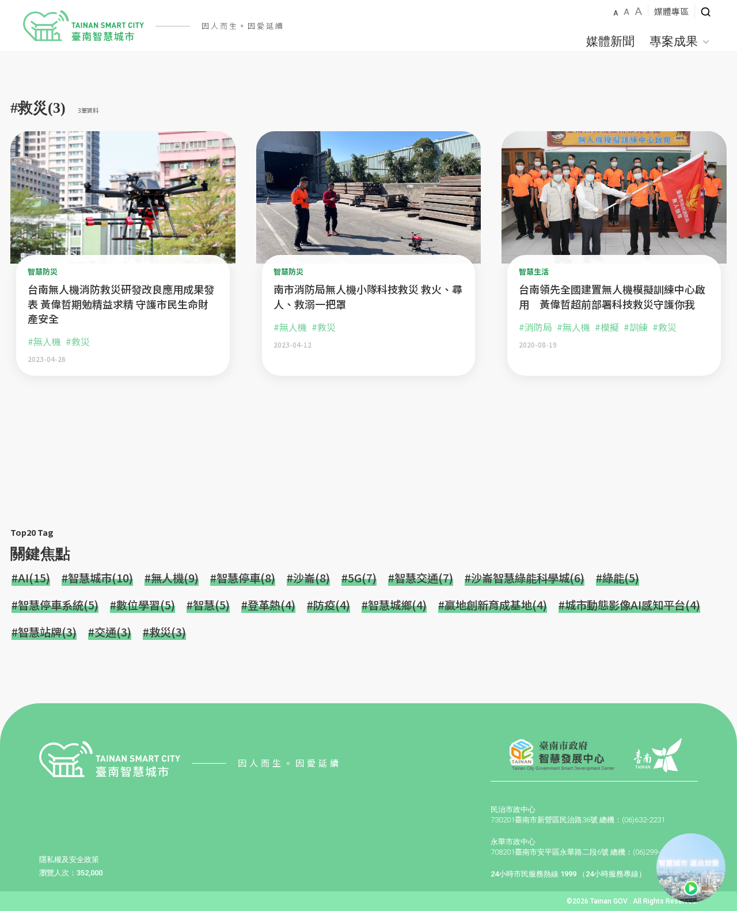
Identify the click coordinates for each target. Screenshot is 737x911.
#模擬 (607, 327)
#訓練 (636, 327)
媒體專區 (671, 11)
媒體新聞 (610, 41)
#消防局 (535, 327)
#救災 (78, 341)
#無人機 (44, 341)
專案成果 (673, 41)
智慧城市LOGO (83, 25)
